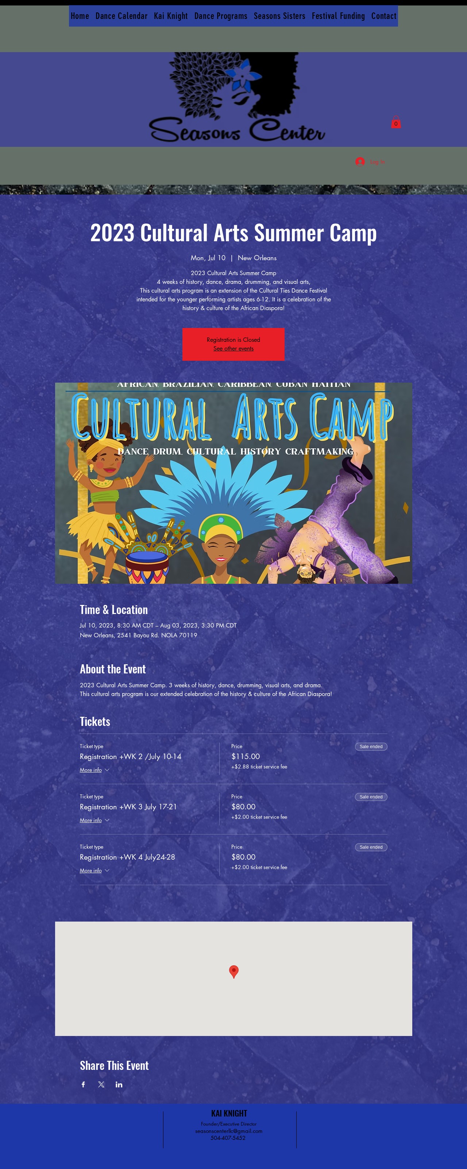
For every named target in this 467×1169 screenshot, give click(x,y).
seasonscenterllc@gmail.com (229, 1130)
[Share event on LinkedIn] (119, 1084)
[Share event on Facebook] (83, 1084)
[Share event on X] (101, 1084)
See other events (233, 348)
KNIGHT (235, 1113)
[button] (396, 122)
